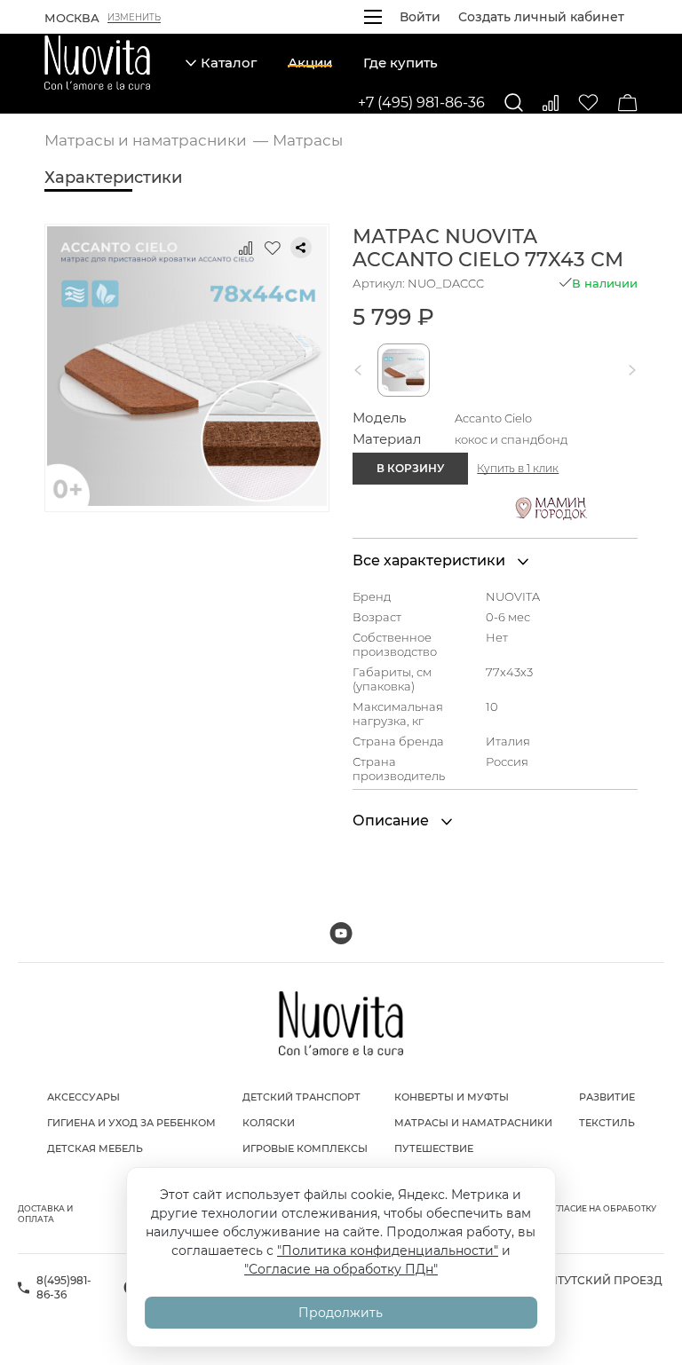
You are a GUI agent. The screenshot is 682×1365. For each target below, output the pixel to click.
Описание (392, 820)
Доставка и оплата (45, 1213)
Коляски (268, 1122)
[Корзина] (628, 103)
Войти (420, 17)
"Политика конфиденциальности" (387, 1250)
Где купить (400, 62)
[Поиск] (513, 102)
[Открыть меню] (373, 17)
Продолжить (340, 1313)
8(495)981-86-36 (63, 1287)
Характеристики (113, 177)
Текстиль (607, 1122)
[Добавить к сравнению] (246, 247)
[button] (361, 370)
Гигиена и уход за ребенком (131, 1122)
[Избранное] (588, 102)
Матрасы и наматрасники (473, 1122)
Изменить (134, 17)
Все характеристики (431, 560)
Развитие (607, 1097)
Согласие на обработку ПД (599, 1213)
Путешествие (433, 1148)
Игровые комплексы (305, 1148)
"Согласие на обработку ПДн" (341, 1269)
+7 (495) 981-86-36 (421, 102)
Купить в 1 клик (518, 468)
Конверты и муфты (451, 1097)
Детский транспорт (301, 1097)
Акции (310, 62)
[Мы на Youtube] (341, 933)
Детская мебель (95, 1148)
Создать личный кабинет (541, 17)
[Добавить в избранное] (273, 247)
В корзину (410, 468)
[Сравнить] (551, 103)
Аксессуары (83, 1097)
